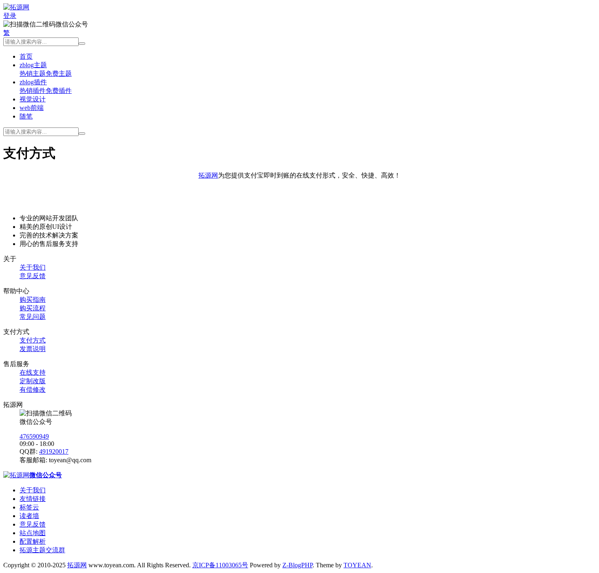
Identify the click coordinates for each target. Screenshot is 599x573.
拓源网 (208, 175)
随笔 (26, 116)
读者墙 (29, 515)
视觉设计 (33, 99)
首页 (26, 56)
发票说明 (33, 348)
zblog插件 (33, 82)
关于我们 (33, 267)
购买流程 (33, 308)
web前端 (32, 107)
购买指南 (33, 299)
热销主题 (33, 73)
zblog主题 (33, 64)
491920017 (53, 451)
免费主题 (59, 73)
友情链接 (33, 498)
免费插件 (59, 90)
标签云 (29, 507)
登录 (9, 15)
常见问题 (33, 316)
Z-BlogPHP (297, 565)
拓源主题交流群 (42, 550)
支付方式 (33, 340)
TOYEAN (357, 565)
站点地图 (33, 532)
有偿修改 (33, 389)
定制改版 (33, 381)
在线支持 (33, 372)
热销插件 (33, 90)
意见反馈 (33, 275)
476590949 (34, 436)
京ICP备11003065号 (220, 565)
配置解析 (33, 541)
